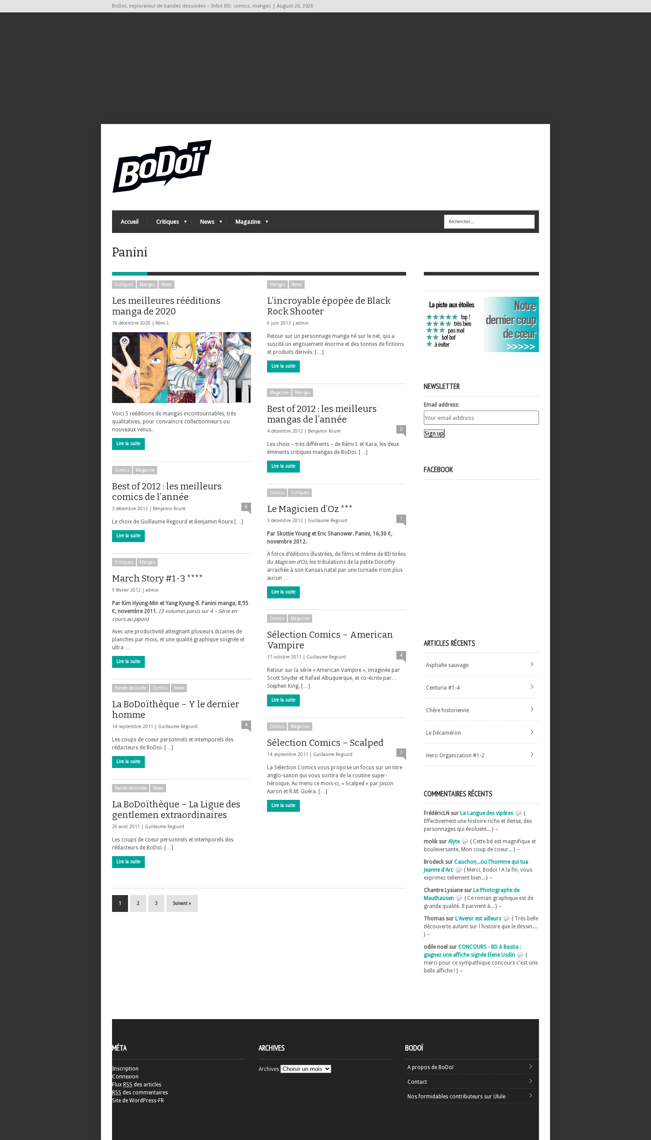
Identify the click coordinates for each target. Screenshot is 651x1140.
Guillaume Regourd (327, 520)
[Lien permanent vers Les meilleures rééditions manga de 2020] (181, 367)
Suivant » (182, 903)
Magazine (243, 223)
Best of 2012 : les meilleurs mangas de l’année (322, 414)
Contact (417, 1082)
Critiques (163, 223)
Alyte (454, 841)
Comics (122, 470)
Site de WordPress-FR (138, 1100)
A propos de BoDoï (430, 1067)
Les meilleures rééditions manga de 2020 (166, 306)
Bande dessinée (131, 688)
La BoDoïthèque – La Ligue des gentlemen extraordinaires (176, 809)
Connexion (125, 1077)
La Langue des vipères (486, 813)
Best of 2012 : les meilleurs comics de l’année (167, 491)
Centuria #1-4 (443, 688)
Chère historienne (447, 710)
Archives (269, 1069)
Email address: (441, 405)
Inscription (125, 1069)
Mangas (147, 284)
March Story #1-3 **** (157, 578)
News (202, 223)
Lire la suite (128, 443)
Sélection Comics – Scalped (325, 742)
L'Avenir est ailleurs (478, 918)
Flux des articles (136, 1085)
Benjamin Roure (324, 431)
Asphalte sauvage (447, 665)
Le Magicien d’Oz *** (310, 509)
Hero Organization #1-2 (455, 755)
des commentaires (140, 1093)
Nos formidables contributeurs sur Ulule (456, 1096)
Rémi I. (162, 323)
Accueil (130, 221)
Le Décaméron (443, 733)
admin (302, 323)
